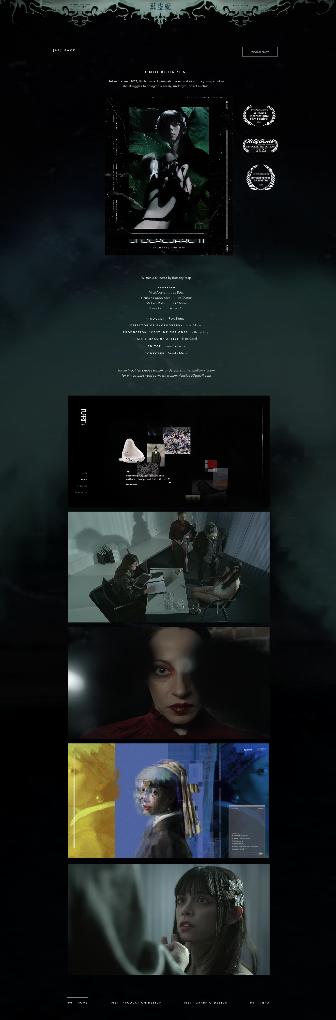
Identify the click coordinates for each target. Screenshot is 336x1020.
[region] (161, 7)
